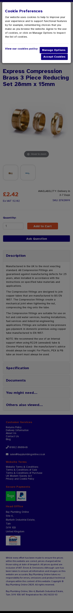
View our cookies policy (21, 48)
